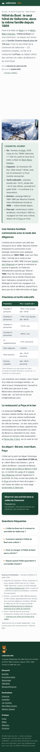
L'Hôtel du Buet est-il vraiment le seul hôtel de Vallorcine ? (19, 530)
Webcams (5, 725)
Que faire (5, 674)
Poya (20, 219)
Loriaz (20, 472)
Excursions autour (8, 677)
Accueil (4, 12)
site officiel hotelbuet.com (15, 588)
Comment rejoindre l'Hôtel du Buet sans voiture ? (18, 540)
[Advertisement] (20, 97)
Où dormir (5, 728)
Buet (21, 30)
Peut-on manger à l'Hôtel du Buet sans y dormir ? (19, 551)
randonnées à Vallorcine (12, 487)
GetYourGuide (22, 504)
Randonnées (6, 680)
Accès (4, 719)
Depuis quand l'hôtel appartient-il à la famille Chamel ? (20, 562)
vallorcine (13, 3)
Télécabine (6, 683)
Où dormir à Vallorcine (16, 12)
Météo (4, 722)
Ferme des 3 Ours (12, 439)
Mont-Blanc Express (9, 706)
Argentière (5, 699)
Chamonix (5, 696)
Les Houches (7, 703)
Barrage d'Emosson (9, 687)
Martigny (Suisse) (8, 709)
